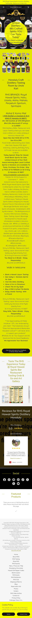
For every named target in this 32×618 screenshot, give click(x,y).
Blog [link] (16, 584)
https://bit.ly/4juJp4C (16, 550)
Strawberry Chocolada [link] (16, 568)
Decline (8, 614)
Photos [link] (16, 589)
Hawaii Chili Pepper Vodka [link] (16, 570)
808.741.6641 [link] (18, 7)
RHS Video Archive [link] (16, 593)
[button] (4, 7)
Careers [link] (16, 591)
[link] (16, 12)
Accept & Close (23, 614)
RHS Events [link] (16, 575)
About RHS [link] (16, 557)
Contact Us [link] (16, 595)
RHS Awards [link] (16, 563)
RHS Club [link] (16, 579)
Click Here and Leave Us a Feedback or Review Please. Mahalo (16, 350)
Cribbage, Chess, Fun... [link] (16, 600)
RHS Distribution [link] (16, 577)
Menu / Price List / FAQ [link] (16, 566)
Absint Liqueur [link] (16, 573)
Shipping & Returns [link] (16, 582)
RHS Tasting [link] (16, 559)
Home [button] (16, 554)
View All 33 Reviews (16, 433)
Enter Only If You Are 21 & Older (16, 46)
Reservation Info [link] (16, 586)
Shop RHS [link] (16, 561)
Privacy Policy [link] (16, 598)
